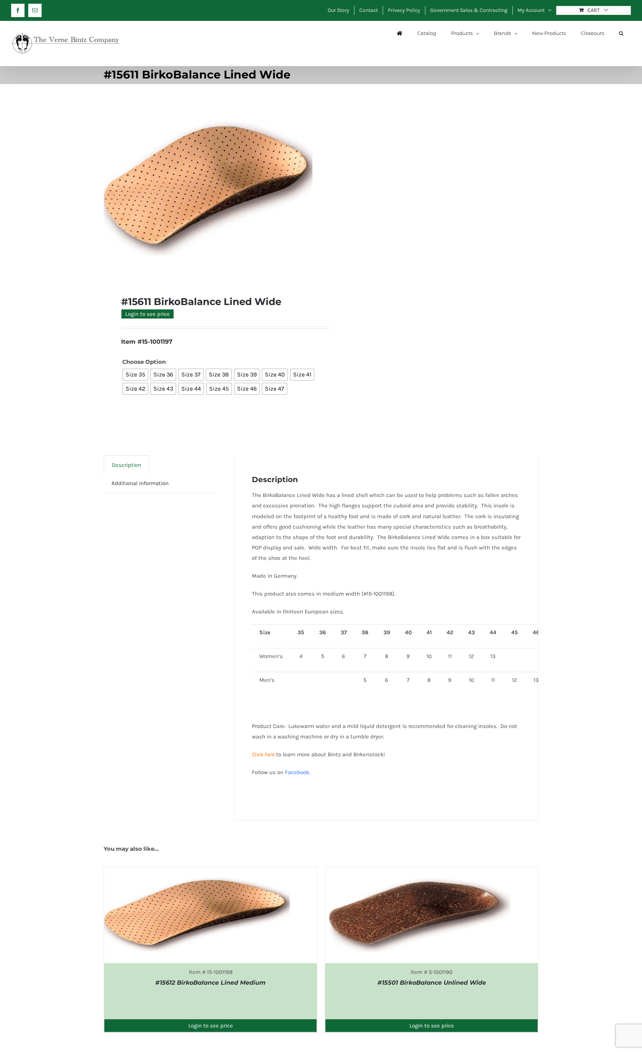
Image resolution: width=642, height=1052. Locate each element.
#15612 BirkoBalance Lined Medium (210, 982)
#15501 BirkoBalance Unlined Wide (431, 982)
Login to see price (147, 314)
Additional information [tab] (140, 483)
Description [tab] (126, 465)
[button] (621, 33)
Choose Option (144, 361)
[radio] (135, 374)
